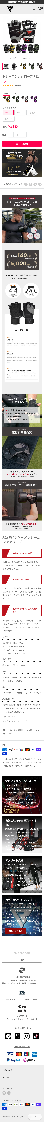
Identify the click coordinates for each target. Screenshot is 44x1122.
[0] (39, 8)
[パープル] (34, 99)
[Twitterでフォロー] (4, 1093)
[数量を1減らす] (10, 134)
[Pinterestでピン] (30, 184)
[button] (8, 85)
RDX (4, 82)
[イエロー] (6, 99)
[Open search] (34, 9)
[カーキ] (15, 99)
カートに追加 (22, 144)
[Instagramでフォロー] (9, 1093)
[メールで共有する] (40, 184)
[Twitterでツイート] (35, 184)
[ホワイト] (24, 99)
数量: (4, 135)
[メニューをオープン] (3, 9)
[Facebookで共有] (26, 184)
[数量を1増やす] (23, 134)
